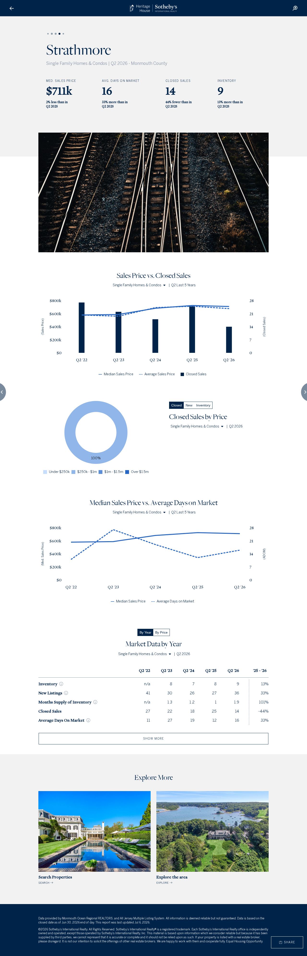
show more (153, 738)
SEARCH (55, 880)
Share (288, 942)
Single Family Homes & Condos (137, 285)
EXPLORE (171, 880)
